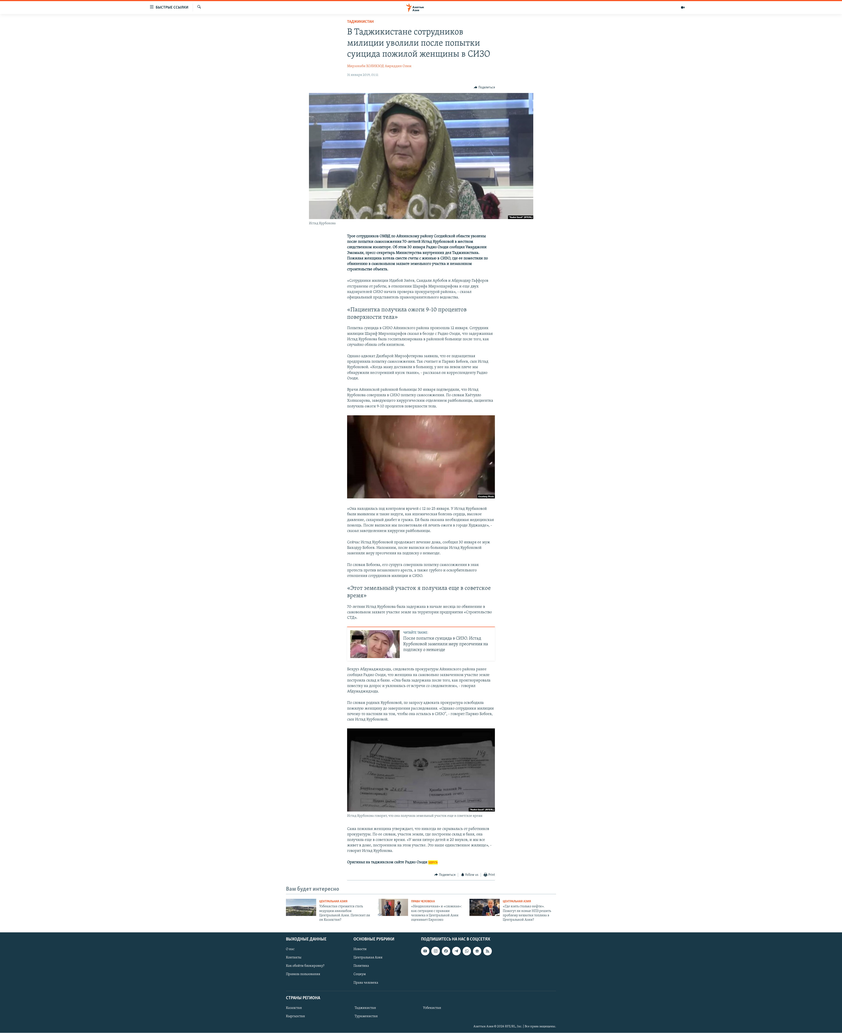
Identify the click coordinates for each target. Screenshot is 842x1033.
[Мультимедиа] (682, 7)
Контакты (293, 957)
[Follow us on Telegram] (456, 951)
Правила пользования (303, 974)
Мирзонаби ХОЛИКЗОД (365, 66)
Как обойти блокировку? (305, 966)
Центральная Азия (333, 901)
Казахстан (294, 1008)
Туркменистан (366, 1016)
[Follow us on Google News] (477, 951)
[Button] (484, 87)
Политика (361, 966)
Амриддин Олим (398, 66)
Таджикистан (360, 22)
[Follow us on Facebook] (446, 951)
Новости (360, 949)
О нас (290, 949)
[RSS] (487, 951)
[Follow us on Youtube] (425, 951)
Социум (359, 974)
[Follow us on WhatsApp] (467, 951)
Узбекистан (432, 1008)
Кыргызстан (295, 1016)
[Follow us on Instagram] (435, 951)
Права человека (423, 901)
